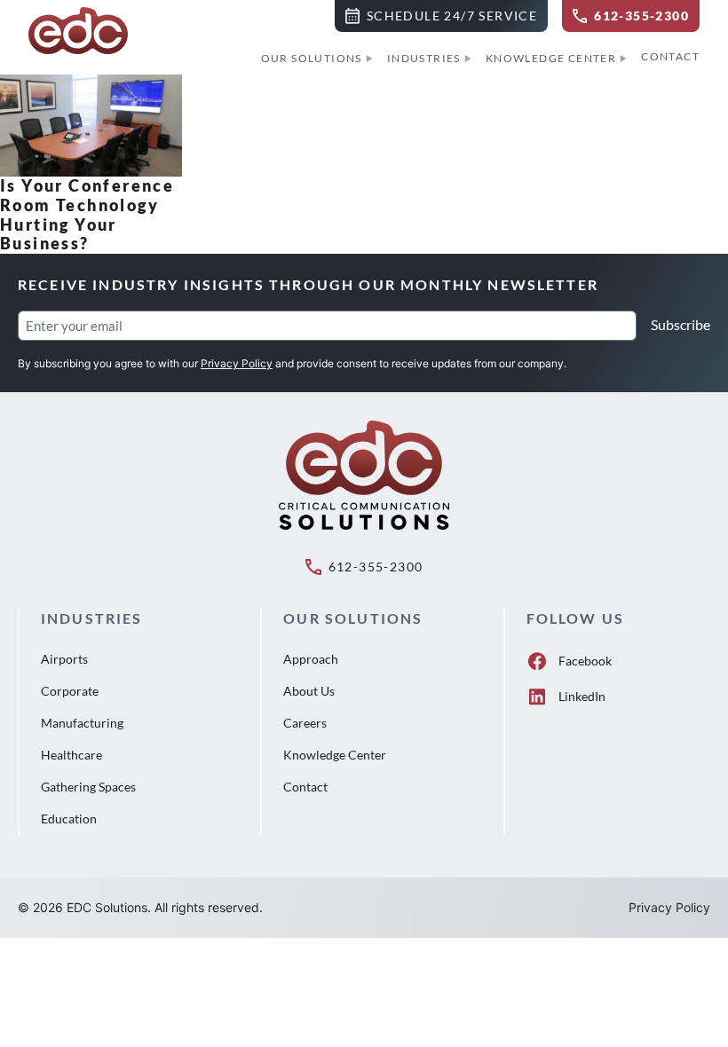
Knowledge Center (551, 58)
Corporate (70, 690)
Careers (305, 722)
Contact (670, 56)
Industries (424, 58)
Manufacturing (82, 722)
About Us (309, 690)
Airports (64, 658)
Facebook (585, 660)
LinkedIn (581, 696)
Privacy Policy (237, 363)
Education (69, 818)
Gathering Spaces (88, 786)
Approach (310, 658)
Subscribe (680, 324)
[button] (441, 16)
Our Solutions (311, 58)
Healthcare (71, 754)
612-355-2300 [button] (375, 566)
